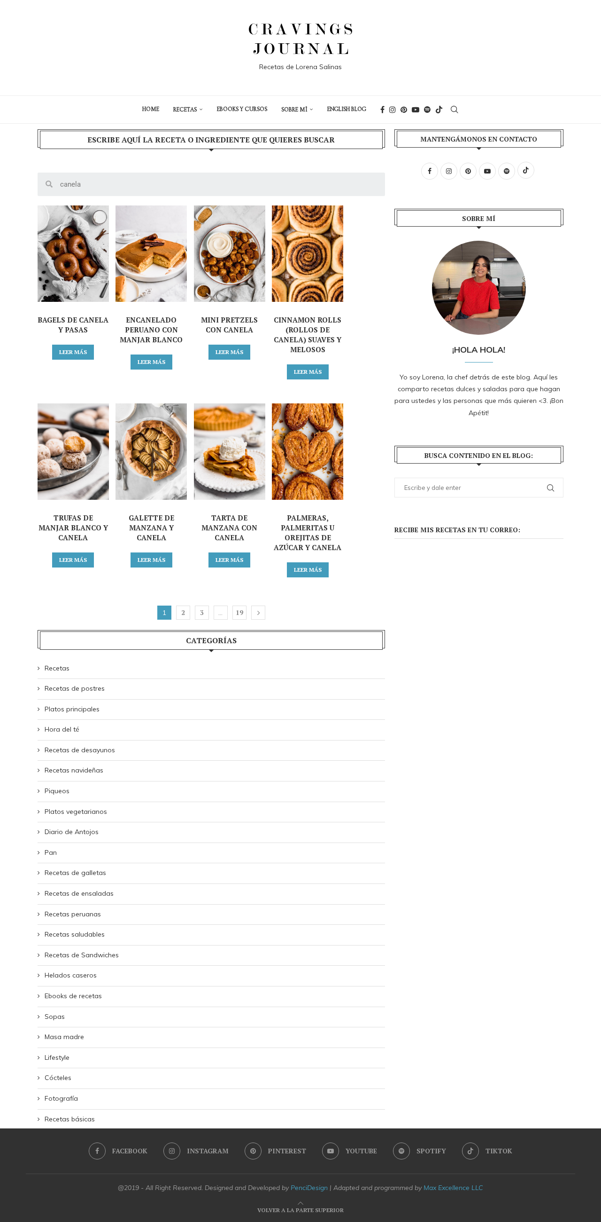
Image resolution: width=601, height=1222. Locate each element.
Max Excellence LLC (453, 1187)
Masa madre (64, 1037)
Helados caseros (71, 975)
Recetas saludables (75, 934)
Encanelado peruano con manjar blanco (151, 329)
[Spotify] (427, 109)
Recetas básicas (70, 1119)
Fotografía (61, 1098)
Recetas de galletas (75, 872)
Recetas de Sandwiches (82, 955)
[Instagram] (392, 109)
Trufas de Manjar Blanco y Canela (73, 527)
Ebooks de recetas (73, 996)
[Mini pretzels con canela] (229, 253)
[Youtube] (415, 109)
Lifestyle (57, 1057)
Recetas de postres (75, 688)
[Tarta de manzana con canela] (229, 451)
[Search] (454, 109)
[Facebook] (382, 109)
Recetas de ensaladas (79, 893)
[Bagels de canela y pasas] (73, 253)
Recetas (185, 110)
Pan (51, 852)
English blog (346, 109)
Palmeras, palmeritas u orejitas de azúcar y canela (307, 532)
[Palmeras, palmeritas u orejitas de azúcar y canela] (307, 451)
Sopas (55, 1016)
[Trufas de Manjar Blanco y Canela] (73, 451)
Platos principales (72, 709)
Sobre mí (294, 110)
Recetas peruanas (73, 914)
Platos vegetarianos (76, 811)
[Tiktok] (439, 109)
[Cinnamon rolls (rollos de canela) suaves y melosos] (307, 253)
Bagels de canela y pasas (73, 324)
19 (239, 612)
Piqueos (57, 791)
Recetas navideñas (74, 770)
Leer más (73, 351)
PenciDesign (309, 1187)
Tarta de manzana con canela (229, 527)
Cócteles (58, 1077)
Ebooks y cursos (242, 109)
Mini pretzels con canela (229, 324)
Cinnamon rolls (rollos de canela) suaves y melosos (307, 334)
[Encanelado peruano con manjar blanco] (151, 253)
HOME (150, 109)
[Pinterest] (404, 109)
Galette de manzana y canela (151, 527)
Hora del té (62, 729)
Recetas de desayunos (80, 750)
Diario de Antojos (72, 832)
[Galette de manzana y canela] (151, 451)
